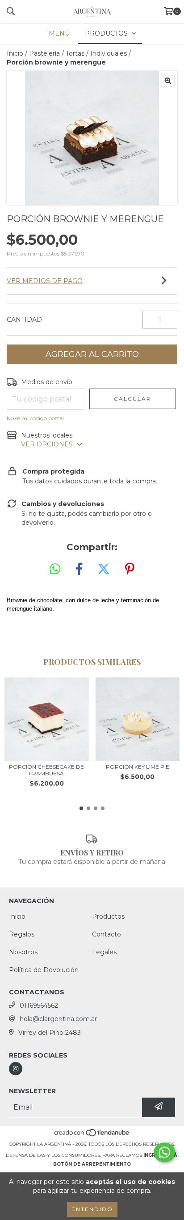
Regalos (21, 934)
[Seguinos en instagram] (15, 1068)
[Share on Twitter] (103, 569)
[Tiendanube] (92, 1135)
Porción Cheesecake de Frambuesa (46, 770)
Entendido (92, 1209)
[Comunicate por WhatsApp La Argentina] (164, 1152)
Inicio (15, 53)
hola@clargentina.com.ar (58, 1019)
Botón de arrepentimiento (92, 1164)
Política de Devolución (44, 970)
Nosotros (23, 952)
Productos (108, 916)
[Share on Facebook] (79, 569)
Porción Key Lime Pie (137, 766)
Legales (104, 952)
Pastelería (44, 53)
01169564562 (39, 1005)
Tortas (75, 53)
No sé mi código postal (35, 418)
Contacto (106, 934)
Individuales (108, 53)
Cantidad (24, 320)
